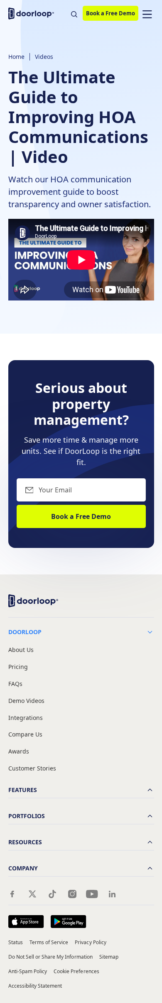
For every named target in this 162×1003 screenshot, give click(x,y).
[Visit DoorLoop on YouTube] (92, 894)
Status (15, 942)
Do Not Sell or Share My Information (50, 956)
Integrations (25, 718)
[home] (33, 13)
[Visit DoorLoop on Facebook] (12, 894)
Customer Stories (32, 768)
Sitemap (108, 956)
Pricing (18, 667)
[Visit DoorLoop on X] (32, 894)
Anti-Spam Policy (27, 971)
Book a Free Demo (110, 13)
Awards (18, 751)
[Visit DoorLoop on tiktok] (52, 894)
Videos (44, 57)
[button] (147, 13)
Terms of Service (49, 942)
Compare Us (25, 734)
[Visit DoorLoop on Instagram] (72, 894)
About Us (21, 650)
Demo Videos (26, 701)
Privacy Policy (90, 942)
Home (16, 57)
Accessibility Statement (35, 985)
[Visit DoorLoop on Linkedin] (112, 894)
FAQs (15, 684)
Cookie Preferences (76, 971)
